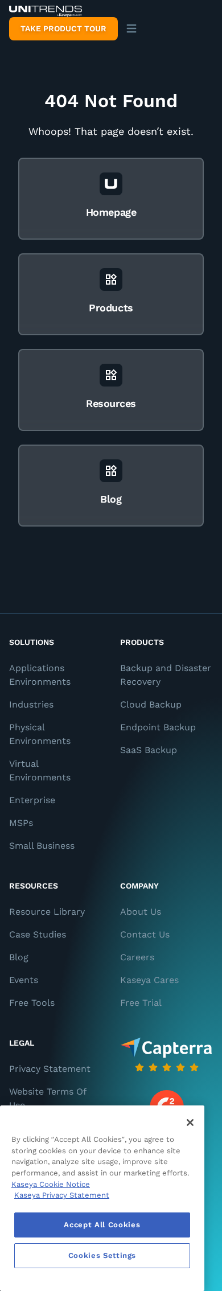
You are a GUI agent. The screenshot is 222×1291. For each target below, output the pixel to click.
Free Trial (141, 1002)
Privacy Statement (50, 1068)
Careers (137, 957)
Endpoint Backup (158, 727)
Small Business (42, 845)
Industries (31, 704)
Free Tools (32, 1002)
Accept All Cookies (102, 1224)
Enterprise (32, 800)
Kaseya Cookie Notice (50, 1184)
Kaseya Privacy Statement (61, 1195)
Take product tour (63, 28)
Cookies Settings (102, 1255)
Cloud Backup (151, 704)
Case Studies (37, 934)
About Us (140, 911)
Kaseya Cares (149, 980)
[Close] (190, 1122)
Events (23, 980)
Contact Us (145, 934)
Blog (18, 957)
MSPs (21, 822)
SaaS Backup (148, 750)
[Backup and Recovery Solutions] (45, 11)
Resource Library (47, 911)
